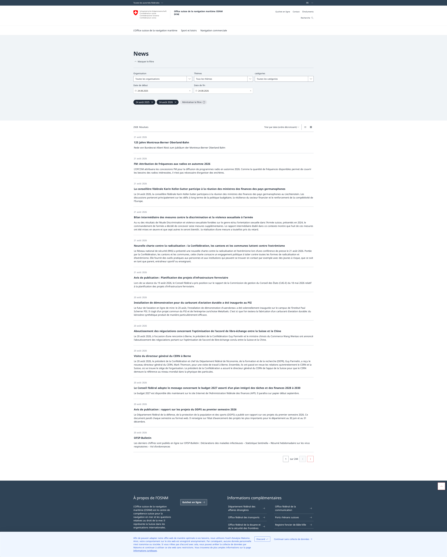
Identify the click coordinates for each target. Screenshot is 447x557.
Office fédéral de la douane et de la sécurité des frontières (244, 526)
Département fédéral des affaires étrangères (241, 508)
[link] (223, 142)
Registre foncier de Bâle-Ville (290, 524)
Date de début (140, 85)
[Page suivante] (310, 459)
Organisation (139, 73)
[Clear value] (190, 90)
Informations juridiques (145, 550)
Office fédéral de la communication (285, 508)
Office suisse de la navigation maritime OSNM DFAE (198, 13)
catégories (260, 73)
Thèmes (198, 73)
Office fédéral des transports (243, 517)
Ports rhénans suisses (287, 517)
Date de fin (199, 85)
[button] (155, 30)
